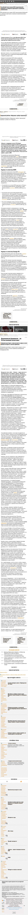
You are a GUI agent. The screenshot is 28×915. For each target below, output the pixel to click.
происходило (21, 171)
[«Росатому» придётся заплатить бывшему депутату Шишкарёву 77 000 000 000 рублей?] (4, 790)
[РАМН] (4, 857)
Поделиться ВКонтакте (1, 1)
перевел (22, 210)
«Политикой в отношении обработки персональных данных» (14, 908)
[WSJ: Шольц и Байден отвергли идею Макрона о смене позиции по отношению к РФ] (4, 695)
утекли (15, 492)
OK (14, 912)
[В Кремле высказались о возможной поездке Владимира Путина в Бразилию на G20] (4, 708)
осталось (3, 278)
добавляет (15, 295)
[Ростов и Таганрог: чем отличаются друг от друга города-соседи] (4, 831)
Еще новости (14, 667)
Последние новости (14, 650)
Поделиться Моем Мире (3, 1)
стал (17, 156)
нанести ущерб (5, 439)
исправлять (21, 617)
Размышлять (13, 567)
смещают (12, 238)
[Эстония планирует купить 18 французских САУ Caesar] (4, 683)
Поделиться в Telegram (11, 1)
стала (17, 220)
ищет (7, 229)
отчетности (12, 187)
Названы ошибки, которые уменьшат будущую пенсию (6, 330)
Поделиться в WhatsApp (7, 1)
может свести (15, 289)
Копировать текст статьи (14, 1)
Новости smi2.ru (3, 333)
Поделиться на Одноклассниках (5, 1)
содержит (24, 253)
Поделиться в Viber (9, 1)
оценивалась (4, 166)
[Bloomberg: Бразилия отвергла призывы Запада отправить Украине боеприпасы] (4, 721)
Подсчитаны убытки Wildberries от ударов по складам (19, 329)
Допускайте (15, 439)
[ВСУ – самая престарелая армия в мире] (4, 841)
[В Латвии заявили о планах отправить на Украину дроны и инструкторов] (4, 733)
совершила (3, 523)
